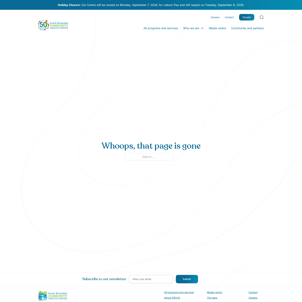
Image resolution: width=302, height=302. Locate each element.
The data (212, 297)
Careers (215, 17)
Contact (229, 17)
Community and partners (247, 28)
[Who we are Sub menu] (202, 28)
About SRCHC (172, 297)
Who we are (191, 28)
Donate (247, 17)
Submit (187, 279)
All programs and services (160, 28)
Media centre (217, 28)
